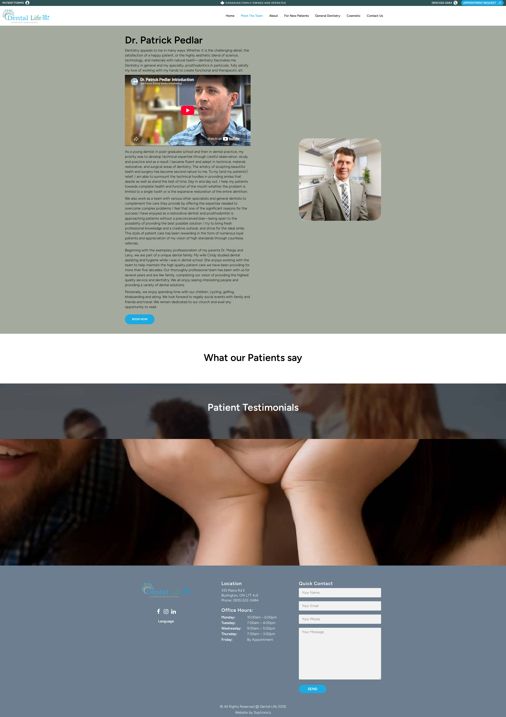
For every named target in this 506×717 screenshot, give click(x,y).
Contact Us (375, 16)
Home (230, 16)
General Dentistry (327, 16)
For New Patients (296, 16)
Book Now (140, 319)
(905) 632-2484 (442, 3)
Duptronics (262, 712)
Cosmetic (354, 16)
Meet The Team (252, 16)
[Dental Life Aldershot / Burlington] (26, 15)
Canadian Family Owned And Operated (256, 3)
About (273, 16)
